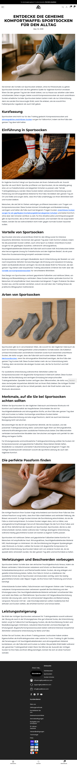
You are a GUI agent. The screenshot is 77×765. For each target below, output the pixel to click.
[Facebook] (31, 694)
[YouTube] (41, 694)
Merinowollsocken (9, 358)
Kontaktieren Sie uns (35, 711)
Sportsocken (48, 674)
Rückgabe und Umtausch (34, 723)
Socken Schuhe (49, 677)
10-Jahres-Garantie (33, 727)
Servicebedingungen (37, 719)
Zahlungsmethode (36, 707)
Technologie (34, 735)
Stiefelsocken (48, 671)
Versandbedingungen (37, 732)
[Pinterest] (38, 694)
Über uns (33, 704)
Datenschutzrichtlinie (37, 715)
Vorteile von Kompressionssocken (16, 270)
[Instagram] (34, 694)
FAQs (31, 738)
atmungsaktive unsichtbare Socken (17, 119)
